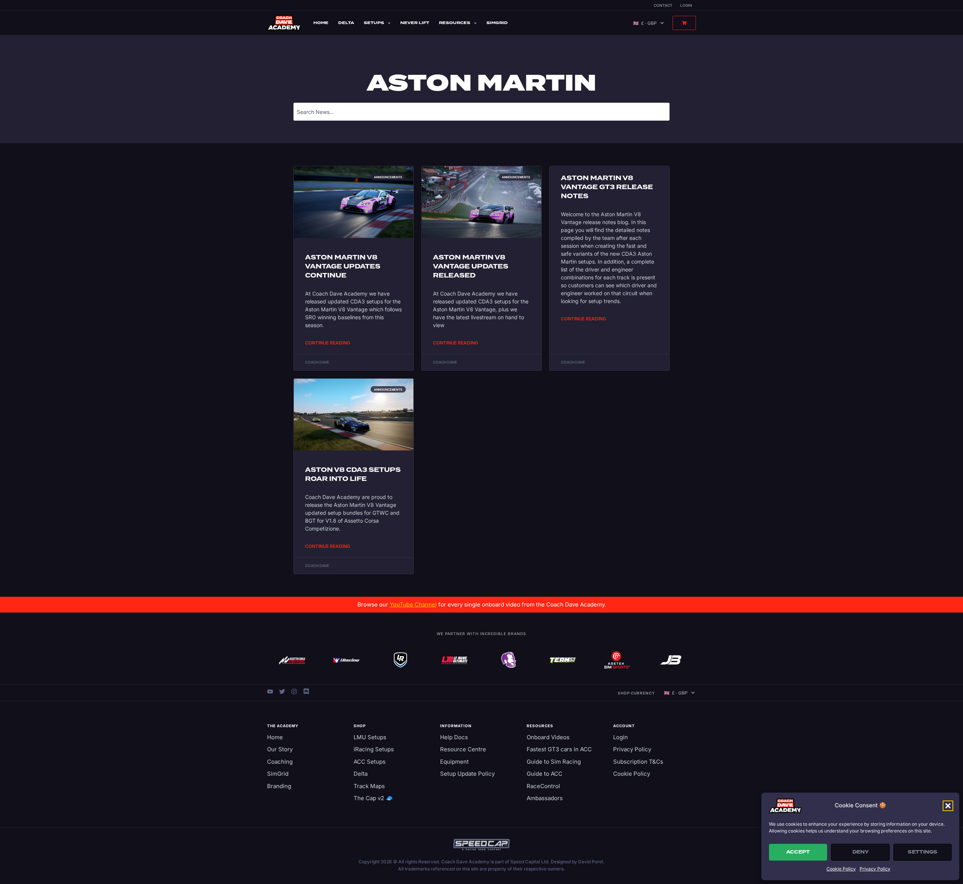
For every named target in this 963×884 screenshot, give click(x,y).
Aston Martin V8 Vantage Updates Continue (342, 266)
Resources (454, 23)
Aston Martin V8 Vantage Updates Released (470, 266)
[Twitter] (282, 691)
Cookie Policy (841, 869)
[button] (948, 806)
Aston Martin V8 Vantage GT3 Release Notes (607, 187)
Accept (798, 852)
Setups (374, 23)
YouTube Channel (413, 604)
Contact (663, 5)
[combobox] (481, 112)
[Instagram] (294, 691)
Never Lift (414, 23)
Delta (346, 23)
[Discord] (306, 691)
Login (686, 5)
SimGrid (497, 23)
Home (320, 23)
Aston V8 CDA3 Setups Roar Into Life (353, 474)
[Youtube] (270, 691)
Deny (860, 852)
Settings (922, 852)
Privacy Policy (875, 869)
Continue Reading (327, 343)
